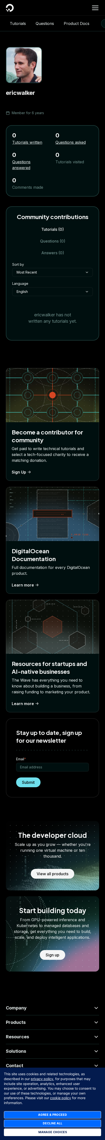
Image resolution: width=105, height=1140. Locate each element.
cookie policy (60, 1098)
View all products (52, 873)
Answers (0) (52, 252)
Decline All (52, 1123)
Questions (45, 23)
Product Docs (76, 23)
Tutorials (18, 23)
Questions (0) (52, 241)
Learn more (23, 585)
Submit (28, 782)
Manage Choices (52, 1132)
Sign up (52, 954)
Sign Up (19, 472)
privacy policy (42, 1079)
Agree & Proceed (52, 1115)
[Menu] (95, 8)
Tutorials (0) (52, 229)
